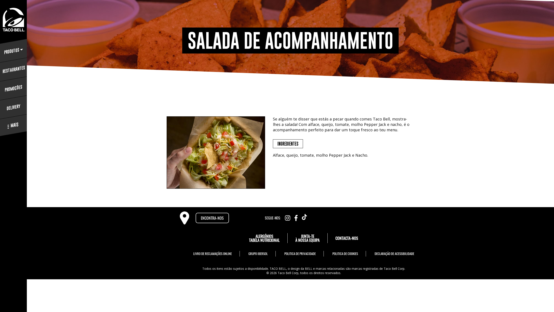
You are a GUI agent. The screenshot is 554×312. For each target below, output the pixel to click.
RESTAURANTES (13, 69)
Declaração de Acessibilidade (394, 253)
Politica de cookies (345, 253)
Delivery (13, 107)
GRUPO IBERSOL (258, 253)
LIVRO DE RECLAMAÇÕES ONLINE (212, 253)
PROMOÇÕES (13, 88)
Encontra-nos (212, 218)
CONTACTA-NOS (346, 238)
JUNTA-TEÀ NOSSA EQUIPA (307, 238)
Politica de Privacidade (300, 253)
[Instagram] (288, 217)
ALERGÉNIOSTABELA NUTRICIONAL (264, 238)
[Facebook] (296, 217)
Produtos (11, 51)
